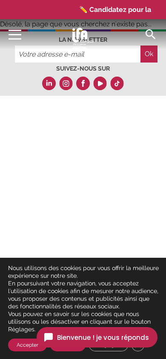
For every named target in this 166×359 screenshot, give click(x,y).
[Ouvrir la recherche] (150, 34)
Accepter (27, 345)
